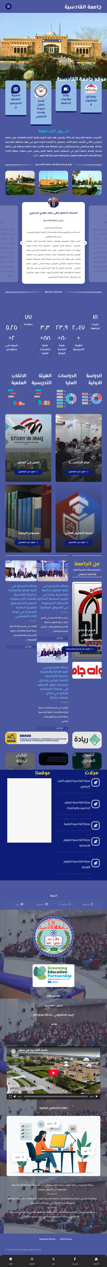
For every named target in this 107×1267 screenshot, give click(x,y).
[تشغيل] (96, 1096)
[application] (53, 1072)
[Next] (85, 243)
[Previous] (22, 243)
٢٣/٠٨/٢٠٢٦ (64, 612)
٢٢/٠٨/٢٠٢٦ (33, 621)
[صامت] (14, 1096)
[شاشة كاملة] (10, 1096)
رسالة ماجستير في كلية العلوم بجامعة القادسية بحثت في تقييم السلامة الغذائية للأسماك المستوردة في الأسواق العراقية (52, 1187)
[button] (87, 904)
